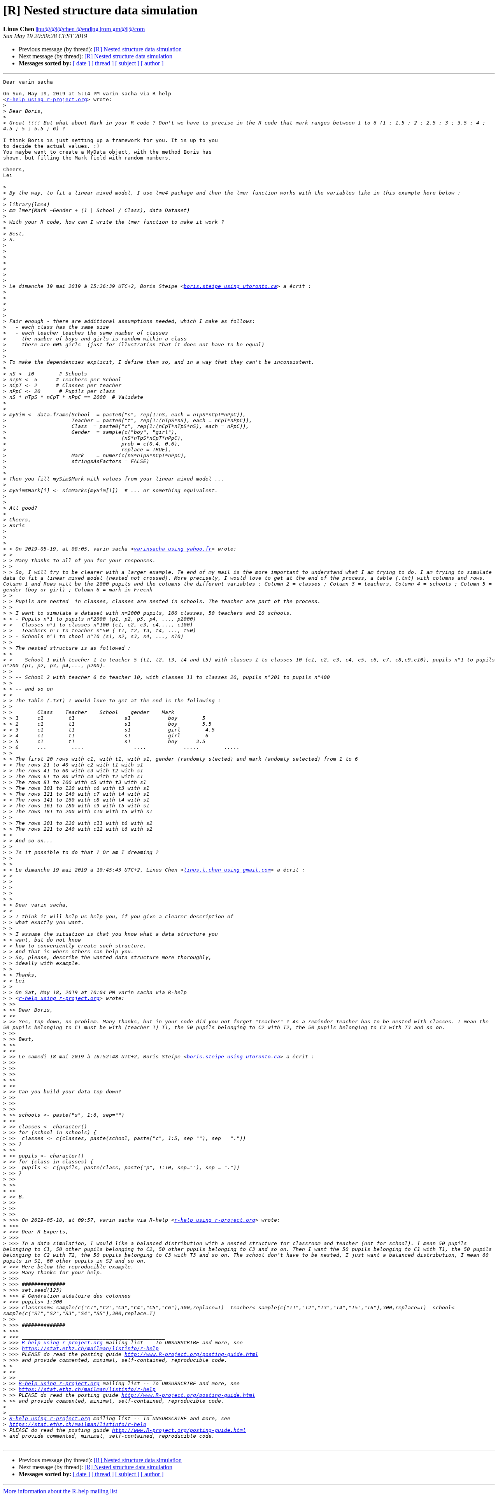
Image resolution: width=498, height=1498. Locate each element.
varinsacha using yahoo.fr (173, 549)
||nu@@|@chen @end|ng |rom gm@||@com (90, 29)
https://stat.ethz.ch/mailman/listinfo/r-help (90, 1348)
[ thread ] (102, 63)
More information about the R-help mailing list (60, 1491)
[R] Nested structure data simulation (138, 49)
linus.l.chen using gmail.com (227, 870)
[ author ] (152, 63)
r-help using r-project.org (46, 99)
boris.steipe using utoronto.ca (230, 286)
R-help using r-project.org (62, 1342)
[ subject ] (127, 63)
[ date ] (81, 63)
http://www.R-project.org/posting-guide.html (191, 1354)
